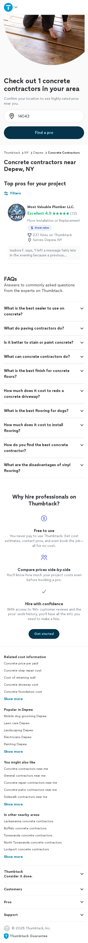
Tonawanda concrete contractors (28, 835)
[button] (44, 311)
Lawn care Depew (17, 723)
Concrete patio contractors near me (30, 790)
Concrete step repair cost (23, 670)
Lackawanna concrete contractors (28, 821)
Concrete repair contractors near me (30, 782)
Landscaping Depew (18, 730)
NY (26, 152)
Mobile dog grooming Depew (25, 716)
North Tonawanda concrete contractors (33, 842)
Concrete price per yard (21, 663)
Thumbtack (12, 152)
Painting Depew (15, 744)
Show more (13, 699)
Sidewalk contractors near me (25, 797)
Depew (38, 152)
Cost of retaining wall (19, 677)
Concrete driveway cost (21, 684)
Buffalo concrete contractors (25, 828)
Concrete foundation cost (23, 691)
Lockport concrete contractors (26, 849)
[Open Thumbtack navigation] (10, 7)
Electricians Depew (18, 737)
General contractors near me (24, 775)
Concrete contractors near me (26, 769)
